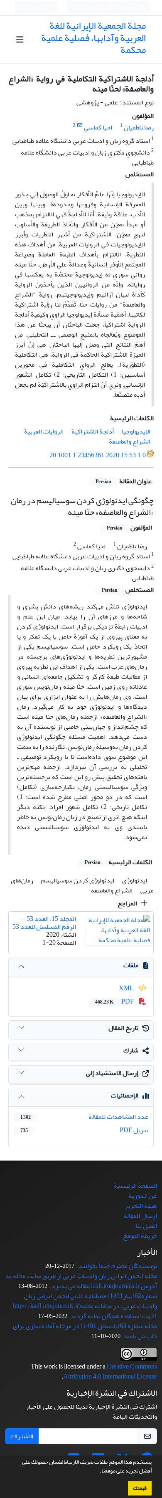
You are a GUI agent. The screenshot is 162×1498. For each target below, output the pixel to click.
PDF (115, 1001)
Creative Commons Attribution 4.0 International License (110, 1371)
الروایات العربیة (44, 431)
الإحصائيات (124, 1095)
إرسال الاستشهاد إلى (112, 1073)
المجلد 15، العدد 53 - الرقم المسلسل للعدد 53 (44, 922)
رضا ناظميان (139, 127)
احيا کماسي (98, 127)
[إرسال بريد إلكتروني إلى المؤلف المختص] (79, 125)
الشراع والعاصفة (129, 441)
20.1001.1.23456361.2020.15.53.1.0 (97, 455)
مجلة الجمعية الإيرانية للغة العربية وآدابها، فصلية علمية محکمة (93, 38)
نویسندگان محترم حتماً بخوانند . (116, 1266)
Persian (129, 8)
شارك (130, 1050)
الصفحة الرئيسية (135, 1185)
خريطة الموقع (140, 1235)
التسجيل (32, 8)
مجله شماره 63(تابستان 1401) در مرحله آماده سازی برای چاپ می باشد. (85, 1331)
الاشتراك (21, 1436)
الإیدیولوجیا (136, 431)
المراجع (128, 903)
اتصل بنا (146, 1225)
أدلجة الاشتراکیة (92, 431)
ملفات (130, 965)
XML (127, 988)
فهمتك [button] (140, 1488)
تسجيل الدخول (91, 8)
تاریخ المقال (123, 1027)
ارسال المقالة (140, 1215)
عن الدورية (142, 1195)
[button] (97, 1471)
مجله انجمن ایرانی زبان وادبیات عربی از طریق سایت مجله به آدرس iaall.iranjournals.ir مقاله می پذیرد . (81, 1281)
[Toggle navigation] (20, 40)
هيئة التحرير (141, 1205)
